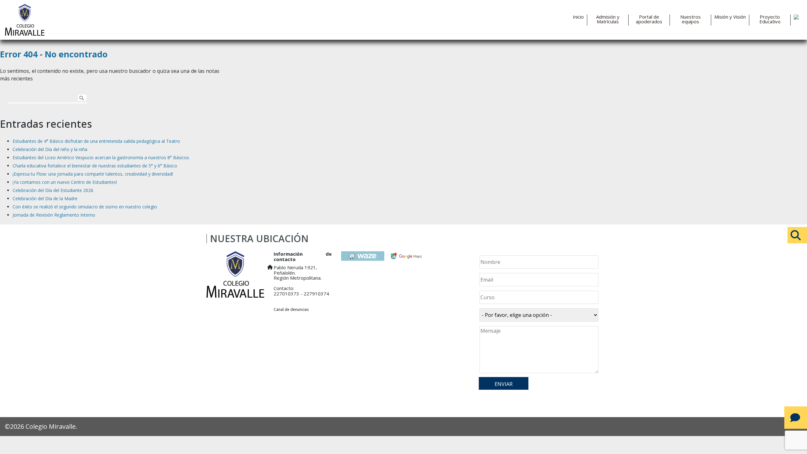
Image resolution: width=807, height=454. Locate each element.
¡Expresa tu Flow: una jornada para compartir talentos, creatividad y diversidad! (93, 174)
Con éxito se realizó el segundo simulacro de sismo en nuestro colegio (85, 207)
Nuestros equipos (690, 19)
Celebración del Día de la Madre (45, 198)
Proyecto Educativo (770, 19)
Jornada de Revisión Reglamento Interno (54, 215)
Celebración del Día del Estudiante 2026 (53, 190)
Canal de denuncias (291, 309)
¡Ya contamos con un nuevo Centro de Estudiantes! (65, 182)
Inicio (578, 17)
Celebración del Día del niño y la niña (50, 149)
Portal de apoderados (649, 19)
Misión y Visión (730, 17)
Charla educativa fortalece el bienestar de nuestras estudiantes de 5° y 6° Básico (95, 166)
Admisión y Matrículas (607, 19)
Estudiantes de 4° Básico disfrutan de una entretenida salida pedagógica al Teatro (96, 141)
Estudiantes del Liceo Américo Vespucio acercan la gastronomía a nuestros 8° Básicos (101, 157)
